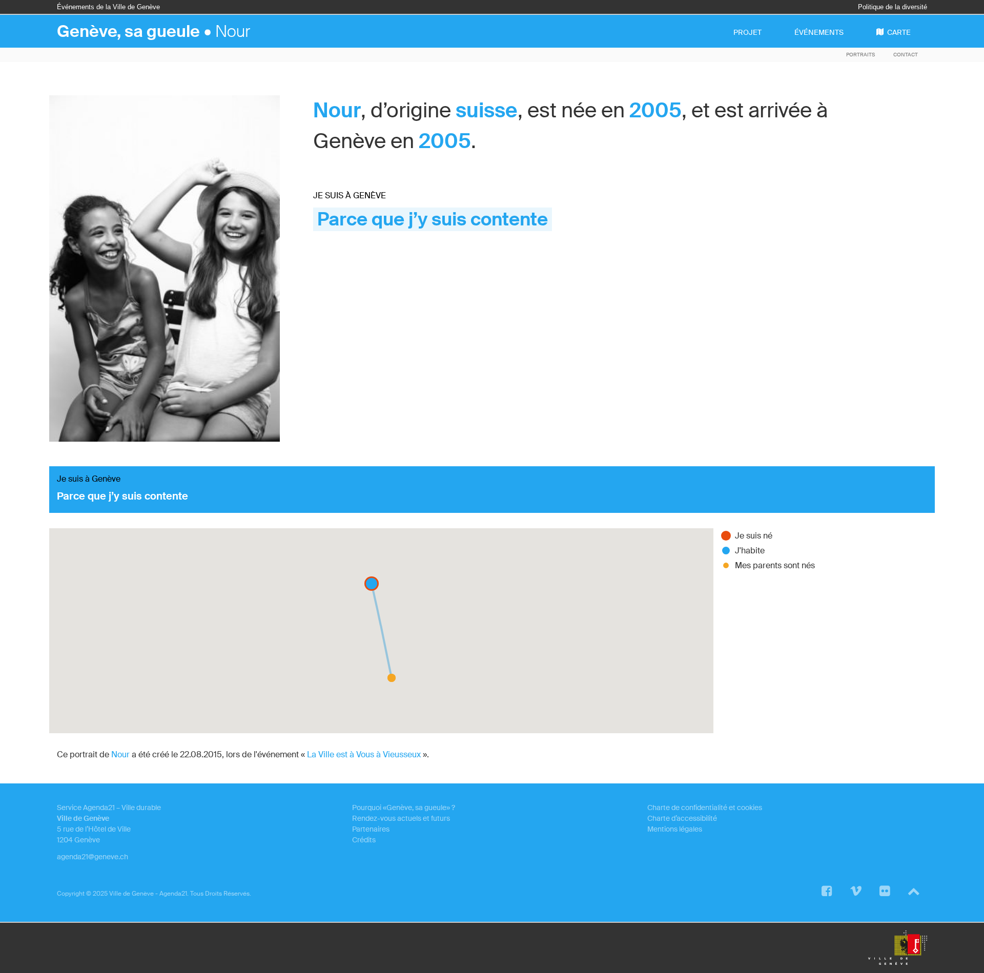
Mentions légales (674, 829)
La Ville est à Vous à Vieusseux (364, 754)
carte (899, 32)
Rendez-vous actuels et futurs (401, 818)
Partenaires (370, 829)
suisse (487, 110)
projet (747, 32)
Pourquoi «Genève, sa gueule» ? (403, 807)
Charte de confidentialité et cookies (704, 807)
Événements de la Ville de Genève (108, 7)
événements (819, 32)
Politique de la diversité (892, 7)
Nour (337, 110)
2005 (655, 110)
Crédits (364, 839)
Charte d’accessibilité (682, 818)
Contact (905, 54)
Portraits (860, 54)
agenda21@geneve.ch (92, 856)
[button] (391, 678)
